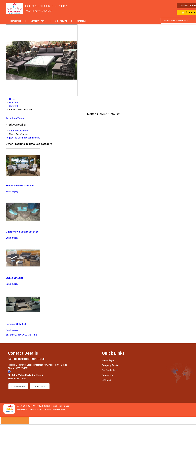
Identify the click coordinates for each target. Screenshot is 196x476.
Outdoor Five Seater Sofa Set (22, 231)
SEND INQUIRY (13, 334)
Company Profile (38, 21)
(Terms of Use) (64, 406)
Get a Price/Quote (15, 118)
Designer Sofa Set (16, 324)
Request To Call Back (16, 137)
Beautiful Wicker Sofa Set (20, 185)
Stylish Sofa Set (14, 278)
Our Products (61, 21)
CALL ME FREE (29, 334)
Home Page (15, 21)
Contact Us (81, 21)
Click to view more (18, 130)
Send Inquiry (34, 137)
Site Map (106, 380)
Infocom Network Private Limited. (52, 410)
